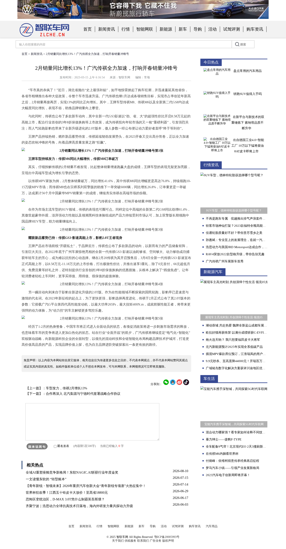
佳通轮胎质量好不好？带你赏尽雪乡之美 (234, 232)
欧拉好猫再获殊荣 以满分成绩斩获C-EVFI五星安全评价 (244, 332)
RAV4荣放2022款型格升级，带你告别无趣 (235, 254)
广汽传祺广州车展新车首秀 (224, 261)
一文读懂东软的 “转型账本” (46, 479)
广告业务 (155, 540)
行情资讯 (211, 165)
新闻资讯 (106, 29)
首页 (87, 29)
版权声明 (168, 540)
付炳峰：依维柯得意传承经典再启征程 (232, 460)
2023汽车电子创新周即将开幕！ (228, 475)
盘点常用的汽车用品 (247, 71)
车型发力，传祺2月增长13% (66, 388)
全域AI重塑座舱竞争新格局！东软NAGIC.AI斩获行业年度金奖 (72, 472)
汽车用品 (212, 526)
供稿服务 (130, 540)
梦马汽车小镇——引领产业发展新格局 (232, 468)
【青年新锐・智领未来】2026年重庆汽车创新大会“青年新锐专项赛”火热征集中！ (86, 486)
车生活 (209, 379)
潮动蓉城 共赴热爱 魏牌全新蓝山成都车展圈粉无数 (241, 325)
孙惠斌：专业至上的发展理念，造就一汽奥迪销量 (240, 240)
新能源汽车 (213, 272)
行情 (125, 29)
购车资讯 (254, 29)
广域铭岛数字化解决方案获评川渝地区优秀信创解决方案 (245, 368)
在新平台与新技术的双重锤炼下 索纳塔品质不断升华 (247, 122)
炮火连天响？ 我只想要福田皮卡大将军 (233, 339)
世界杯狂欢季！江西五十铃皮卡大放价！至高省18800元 (67, 492)
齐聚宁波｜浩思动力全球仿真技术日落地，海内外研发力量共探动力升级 (79, 506)
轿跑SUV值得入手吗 (247, 94)
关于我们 (118, 540)
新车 (183, 29)
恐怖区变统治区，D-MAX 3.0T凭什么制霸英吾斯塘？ (65, 499)
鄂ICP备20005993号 (166, 537)
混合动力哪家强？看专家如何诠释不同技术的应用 (240, 432)
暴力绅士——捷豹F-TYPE (223, 439)
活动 (212, 29)
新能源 (166, 29)
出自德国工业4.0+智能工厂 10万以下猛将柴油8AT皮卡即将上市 (247, 145)
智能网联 (144, 29)
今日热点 (211, 62)
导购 (197, 29)
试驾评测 (231, 29)
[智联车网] (44, 37)
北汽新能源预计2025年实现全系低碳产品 (234, 346)
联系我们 (143, 540)
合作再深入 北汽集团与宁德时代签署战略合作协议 (83, 393)
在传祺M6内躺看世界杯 (222, 453)
